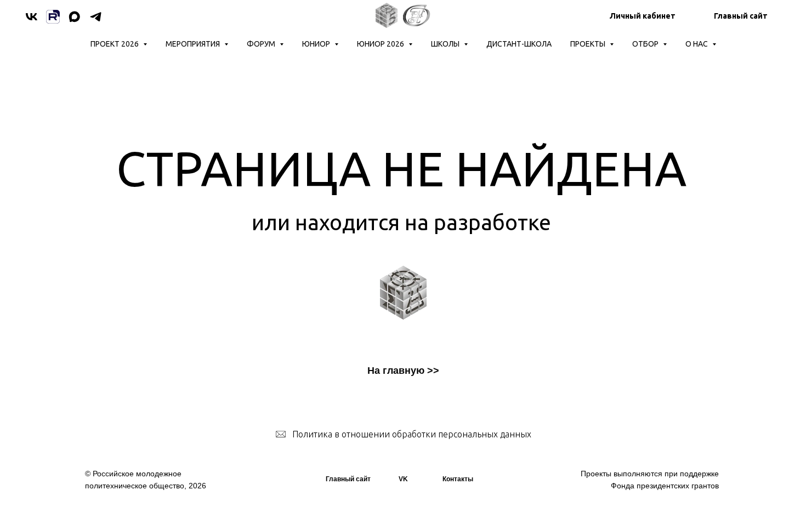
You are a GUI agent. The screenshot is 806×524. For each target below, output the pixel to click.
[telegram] (96, 17)
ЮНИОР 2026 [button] (381, 43)
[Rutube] (53, 17)
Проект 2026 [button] (115, 43)
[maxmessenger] (74, 17)
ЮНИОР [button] (317, 43)
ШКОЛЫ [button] (446, 43)
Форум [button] (262, 43)
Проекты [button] (588, 43)
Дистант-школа (519, 43)
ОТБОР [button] (646, 43)
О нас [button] (697, 43)
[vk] (31, 17)
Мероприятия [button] (194, 43)
